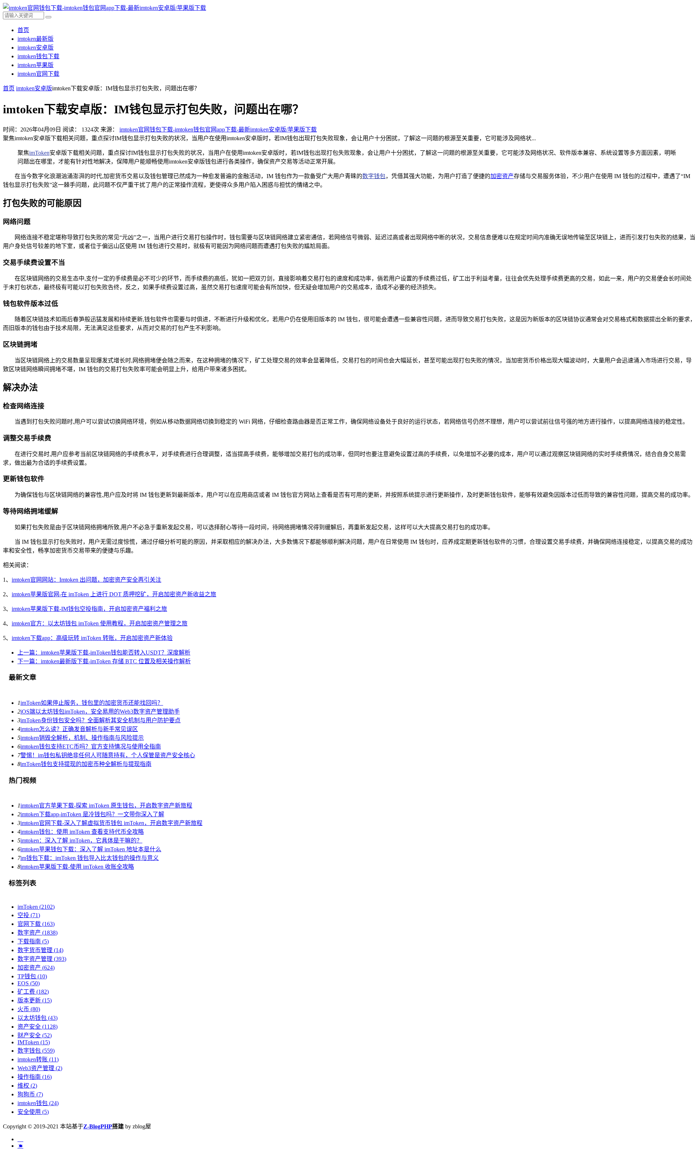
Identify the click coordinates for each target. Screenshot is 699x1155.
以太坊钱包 (37, 1018)
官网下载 (36, 924)
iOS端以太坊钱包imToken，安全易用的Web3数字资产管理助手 (100, 711)
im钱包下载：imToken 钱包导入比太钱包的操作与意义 (89, 858)
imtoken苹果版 (35, 65)
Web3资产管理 (39, 1068)
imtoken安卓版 (35, 47)
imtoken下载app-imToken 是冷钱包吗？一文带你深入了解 (92, 814)
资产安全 (37, 1027)
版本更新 (34, 1000)
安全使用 (33, 1112)
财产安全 (34, 1035)
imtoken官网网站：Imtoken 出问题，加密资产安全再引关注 (86, 580)
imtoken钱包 (38, 1103)
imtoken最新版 (35, 39)
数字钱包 (374, 176)
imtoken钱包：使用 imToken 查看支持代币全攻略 (82, 832)
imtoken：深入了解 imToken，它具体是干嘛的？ (81, 840)
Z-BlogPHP (97, 1126)
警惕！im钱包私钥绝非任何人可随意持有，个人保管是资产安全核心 (107, 755)
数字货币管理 (40, 950)
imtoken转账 (38, 1059)
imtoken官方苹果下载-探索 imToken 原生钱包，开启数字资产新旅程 (106, 805)
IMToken (33, 1042)
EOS (28, 983)
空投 (28, 915)
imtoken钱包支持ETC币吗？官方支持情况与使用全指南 (90, 746)
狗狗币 (30, 1094)
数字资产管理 (41, 959)
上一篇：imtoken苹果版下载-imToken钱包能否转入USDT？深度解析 (103, 652)
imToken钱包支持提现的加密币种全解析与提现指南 (85, 764)
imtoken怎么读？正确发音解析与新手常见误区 (79, 729)
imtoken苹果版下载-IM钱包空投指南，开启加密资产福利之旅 (89, 609)
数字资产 (37, 933)
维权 (27, 1086)
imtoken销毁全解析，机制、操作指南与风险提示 (82, 738)
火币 (28, 1009)
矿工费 (33, 992)
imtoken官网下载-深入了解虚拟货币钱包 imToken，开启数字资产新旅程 (111, 823)
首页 (23, 30)
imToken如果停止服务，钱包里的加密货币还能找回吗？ (91, 703)
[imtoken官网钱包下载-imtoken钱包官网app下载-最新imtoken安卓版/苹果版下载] (104, 8)
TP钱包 (32, 976)
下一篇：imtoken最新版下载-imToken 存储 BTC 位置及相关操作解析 (104, 661)
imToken (39, 153)
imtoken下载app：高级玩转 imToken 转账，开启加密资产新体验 (92, 638)
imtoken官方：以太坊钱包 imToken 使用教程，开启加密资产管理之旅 (99, 623)
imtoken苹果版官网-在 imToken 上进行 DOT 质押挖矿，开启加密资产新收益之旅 (114, 594)
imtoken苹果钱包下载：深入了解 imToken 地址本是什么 (90, 849)
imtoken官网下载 (38, 74)
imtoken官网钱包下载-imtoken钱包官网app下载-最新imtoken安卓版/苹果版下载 (218, 129)
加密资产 (502, 176)
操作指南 (34, 1077)
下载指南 (33, 941)
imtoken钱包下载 (38, 56)
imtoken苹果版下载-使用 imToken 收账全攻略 (77, 867)
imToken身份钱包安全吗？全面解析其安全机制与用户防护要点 (100, 720)
